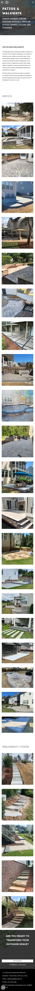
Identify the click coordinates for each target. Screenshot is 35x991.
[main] (17, 10)
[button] (2, 2)
